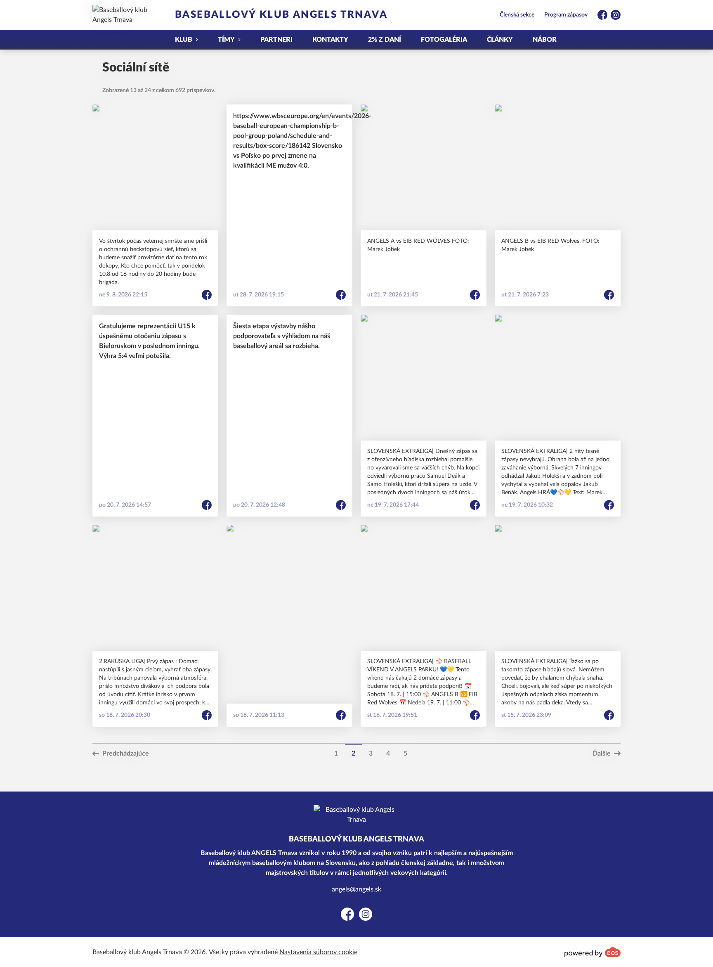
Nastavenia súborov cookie (318, 952)
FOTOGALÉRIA (444, 39)
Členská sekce (517, 15)
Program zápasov (566, 15)
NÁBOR (545, 39)
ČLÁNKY (500, 39)
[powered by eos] (592, 952)
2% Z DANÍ (384, 39)
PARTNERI (276, 39)
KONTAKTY (330, 39)
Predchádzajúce (125, 753)
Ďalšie (602, 753)
